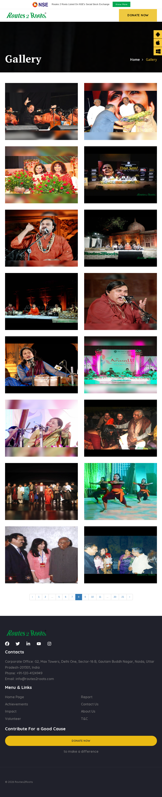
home (135, 59)
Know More (121, 4)
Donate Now (81, 740)
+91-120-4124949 (29, 673)
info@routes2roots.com (35, 679)
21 (123, 597)
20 (115, 597)
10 (92, 597)
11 (100, 597)
